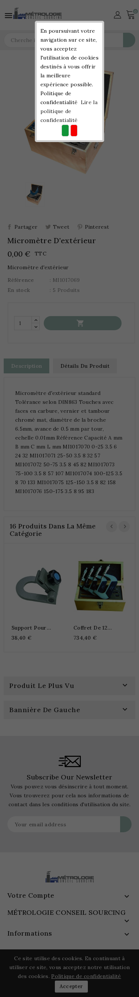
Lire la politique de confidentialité (68, 111)
